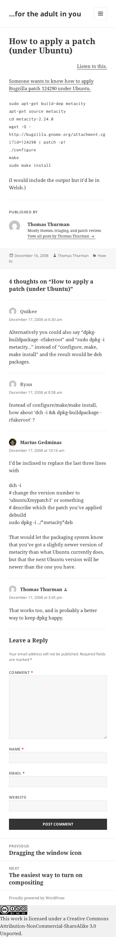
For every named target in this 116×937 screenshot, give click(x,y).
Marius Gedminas (41, 442)
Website (17, 797)
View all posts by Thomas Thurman (59, 236)
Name (16, 749)
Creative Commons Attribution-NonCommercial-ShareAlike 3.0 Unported (54, 925)
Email (17, 773)
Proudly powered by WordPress (36, 898)
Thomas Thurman (73, 255)
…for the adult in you (45, 13)
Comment (21, 672)
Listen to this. (92, 66)
